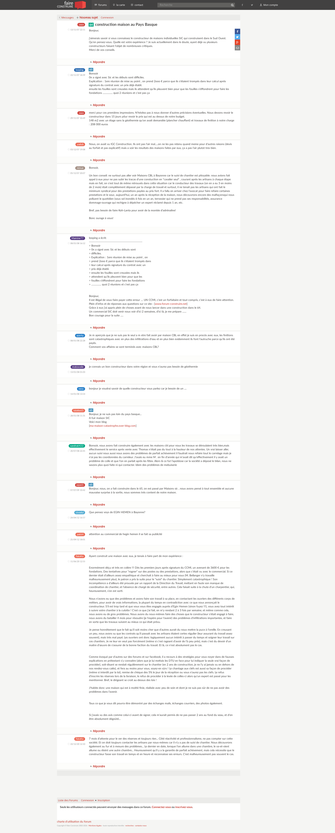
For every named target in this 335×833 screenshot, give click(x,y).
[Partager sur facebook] (237, 31)
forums (102, 5)
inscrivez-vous (183, 807)
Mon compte (270, 5)
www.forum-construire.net (171, 304)
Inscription (104, 800)
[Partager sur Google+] (237, 42)
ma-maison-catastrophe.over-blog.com (113, 426)
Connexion (107, 17)
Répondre (98, 62)
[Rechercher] (232, 5)
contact (138, 5)
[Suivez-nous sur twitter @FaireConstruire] (252, 5)
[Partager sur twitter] (237, 37)
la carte (120, 5)
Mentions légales (95, 826)
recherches (129, 826)
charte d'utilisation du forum (74, 821)
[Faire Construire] (71, 5)
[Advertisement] (148, 784)
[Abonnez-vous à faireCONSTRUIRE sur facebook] (242, 5)
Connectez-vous (161, 807)
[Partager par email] (237, 47)
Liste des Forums (68, 800)
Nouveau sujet (88, 17)
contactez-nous (141, 826)
